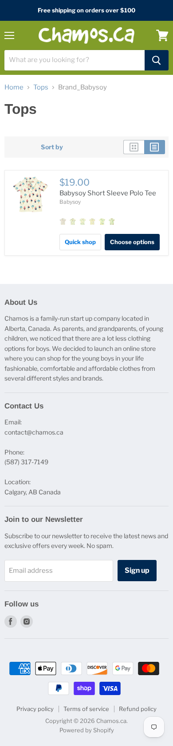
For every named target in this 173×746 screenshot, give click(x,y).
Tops (40, 87)
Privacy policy (35, 708)
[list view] (154, 147)
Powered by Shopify (86, 730)
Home (14, 87)
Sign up (137, 570)
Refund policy (138, 708)
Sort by (52, 147)
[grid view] (133, 147)
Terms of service (86, 708)
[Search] (157, 60)
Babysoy (70, 201)
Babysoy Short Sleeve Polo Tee (107, 193)
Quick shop (80, 241)
